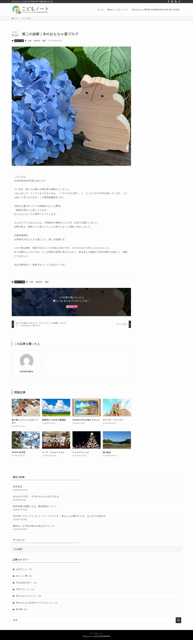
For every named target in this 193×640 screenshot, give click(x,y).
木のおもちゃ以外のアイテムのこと (36, 602)
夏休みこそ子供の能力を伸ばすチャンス (34, 527)
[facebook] (168, 1)
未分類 (21, 609)
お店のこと (24, 569)
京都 (29, 40)
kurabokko (26, 371)
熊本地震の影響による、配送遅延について (35, 508)
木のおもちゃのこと (28, 596)
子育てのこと (25, 589)
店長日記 (37, 40)
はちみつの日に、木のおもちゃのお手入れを (36, 498)
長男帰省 (20, 488)
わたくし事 (19, 40)
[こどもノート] (30, 9)
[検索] (179, 1)
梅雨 (44, 40)
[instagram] (172, 1)
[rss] (176, 1)
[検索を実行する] (178, 620)
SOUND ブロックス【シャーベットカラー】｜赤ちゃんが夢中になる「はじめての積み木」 (60, 517)
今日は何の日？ (26, 582)
